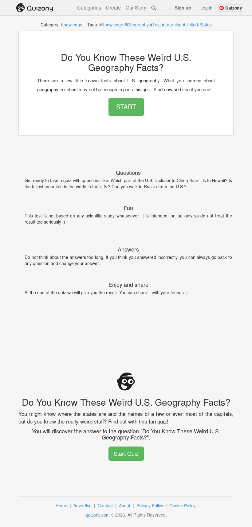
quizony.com (97, 515)
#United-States (197, 24)
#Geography (136, 24)
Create (113, 8)
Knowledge (71, 24)
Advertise (83, 505)
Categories (89, 8)
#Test (155, 24)
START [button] (126, 106)
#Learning (172, 24)
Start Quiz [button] (126, 453)
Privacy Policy (150, 505)
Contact (106, 505)
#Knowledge (111, 24)
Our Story (136, 8)
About (125, 505)
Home (62, 505)
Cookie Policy (183, 505)
